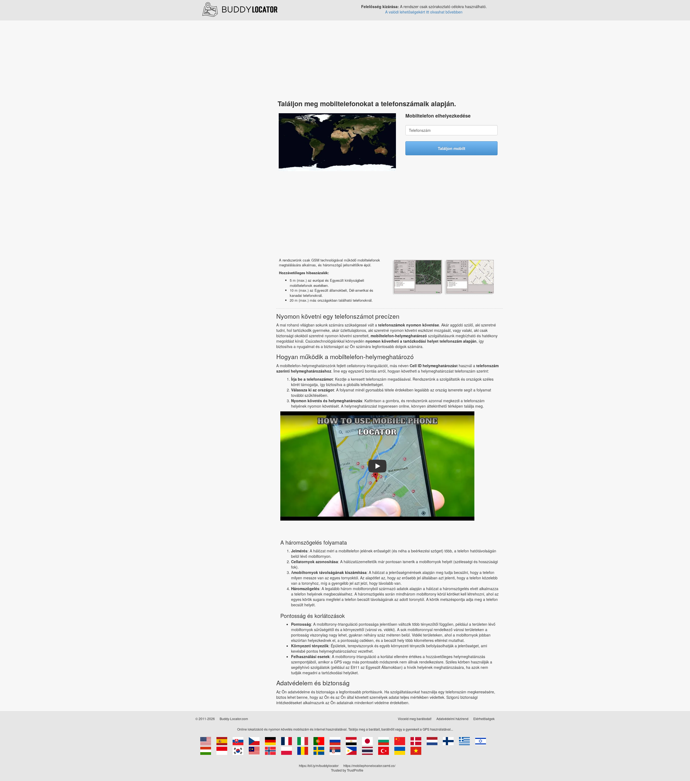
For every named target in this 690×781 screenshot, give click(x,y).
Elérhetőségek (484, 718)
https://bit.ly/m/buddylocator (319, 765)
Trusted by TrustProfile (347, 770)
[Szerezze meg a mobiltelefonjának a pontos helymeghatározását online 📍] (239, 9)
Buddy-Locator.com (234, 718)
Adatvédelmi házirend (452, 718)
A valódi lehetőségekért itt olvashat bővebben (424, 12)
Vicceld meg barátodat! (415, 718)
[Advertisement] (227, 106)
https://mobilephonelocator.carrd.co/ (369, 765)
